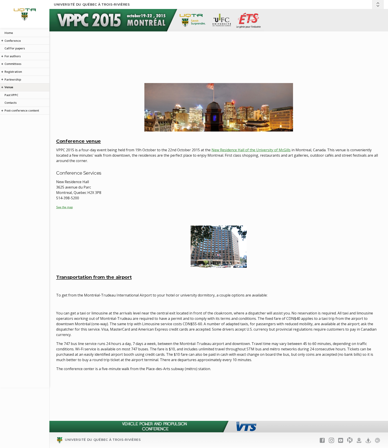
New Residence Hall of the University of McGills (251, 149)
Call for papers (14, 48)
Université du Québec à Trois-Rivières (92, 4)
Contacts (10, 103)
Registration (13, 72)
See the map (64, 207)
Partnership (12, 79)
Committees (12, 64)
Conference (12, 41)
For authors (12, 56)
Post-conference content (21, 110)
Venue (8, 87)
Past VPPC (11, 95)
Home (8, 33)
